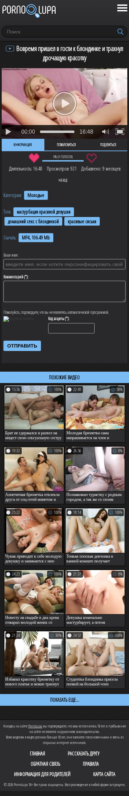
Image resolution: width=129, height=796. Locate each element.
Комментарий (13, 277)
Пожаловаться (66, 144)
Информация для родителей (42, 774)
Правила (91, 763)
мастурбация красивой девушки (44, 211)
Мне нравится (34, 158)
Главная (37, 753)
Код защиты (56, 318)
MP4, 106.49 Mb (36, 237)
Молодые (36, 195)
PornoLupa (35, 725)
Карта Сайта (104, 774)
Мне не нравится (91, 158)
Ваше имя (10, 255)
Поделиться (108, 144)
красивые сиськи (82, 221)
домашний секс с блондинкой (33, 221)
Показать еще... (64, 699)
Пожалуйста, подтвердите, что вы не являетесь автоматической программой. (56, 312)
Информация (23, 144)
